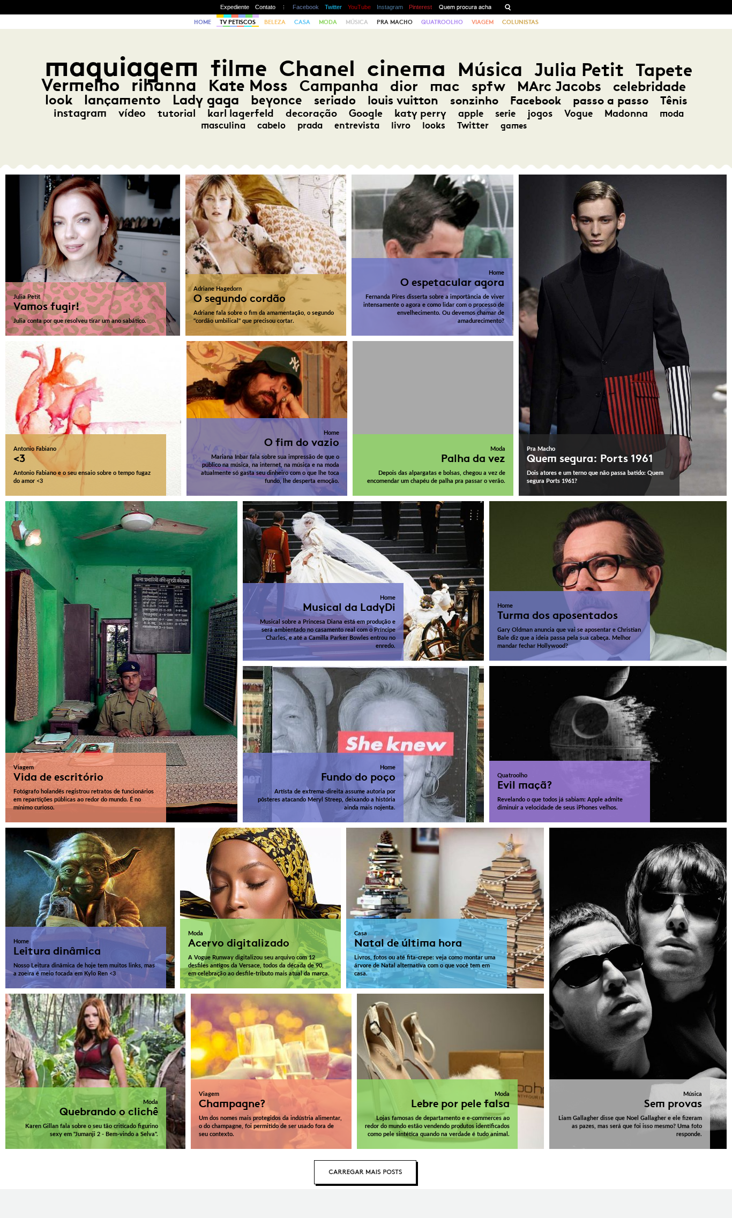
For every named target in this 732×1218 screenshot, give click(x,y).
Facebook (306, 7)
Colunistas (520, 22)
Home (202, 22)
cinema (406, 68)
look (58, 100)
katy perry (420, 113)
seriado (335, 100)
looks (433, 125)
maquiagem (121, 67)
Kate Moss (248, 85)
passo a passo (610, 101)
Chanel (317, 68)
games (514, 125)
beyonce (276, 100)
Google (366, 113)
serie (505, 113)
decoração (311, 113)
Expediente (234, 7)
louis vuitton (403, 100)
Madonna (626, 113)
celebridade (649, 86)
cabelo (271, 125)
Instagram (390, 7)
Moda (328, 22)
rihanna (164, 85)
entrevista (356, 125)
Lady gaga (206, 100)
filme (239, 68)
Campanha (339, 86)
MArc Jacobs (559, 86)
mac (445, 86)
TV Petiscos (238, 22)
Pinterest (420, 7)
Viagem (483, 22)
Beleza (275, 22)
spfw (488, 86)
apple (470, 113)
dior (404, 86)
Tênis (674, 101)
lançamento (122, 100)
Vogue (578, 113)
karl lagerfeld (240, 113)
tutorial (177, 113)
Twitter (333, 7)
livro (400, 125)
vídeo (132, 113)
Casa (302, 22)
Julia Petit (579, 69)
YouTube (359, 7)
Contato (265, 7)
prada (310, 125)
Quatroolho (442, 22)
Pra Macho (395, 22)
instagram (80, 113)
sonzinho (474, 100)
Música (357, 22)
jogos (539, 113)
